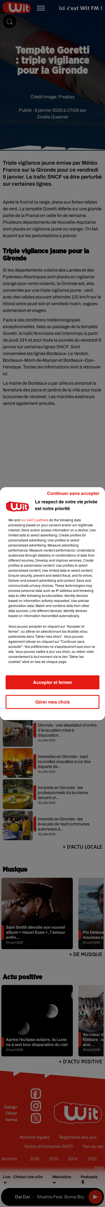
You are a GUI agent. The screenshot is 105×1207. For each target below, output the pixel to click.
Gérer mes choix (52, 702)
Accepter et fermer (52, 682)
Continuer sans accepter (73, 493)
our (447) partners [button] (34, 519)
